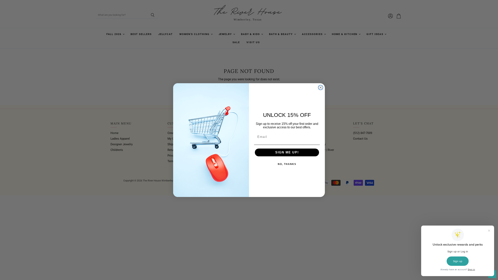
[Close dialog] (320, 87)
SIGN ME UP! (287, 152)
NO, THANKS (287, 164)
